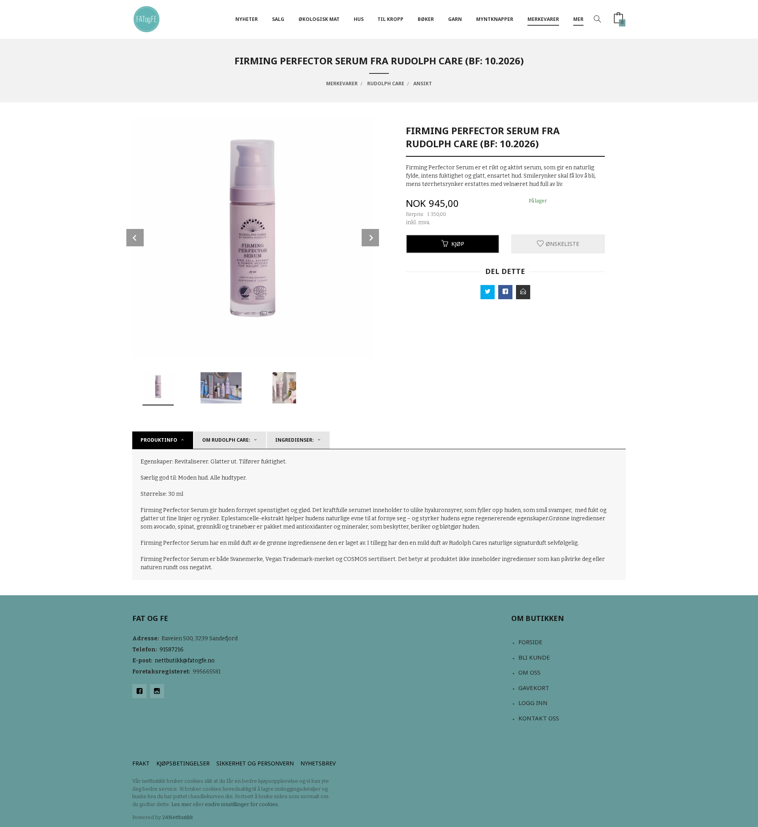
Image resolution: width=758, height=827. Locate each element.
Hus (359, 19)
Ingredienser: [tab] (294, 440)
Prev (135, 237)
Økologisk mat (319, 19)
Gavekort (533, 688)
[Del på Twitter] (487, 292)
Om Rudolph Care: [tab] (226, 440)
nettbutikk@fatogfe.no (185, 660)
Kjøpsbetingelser (183, 763)
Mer (578, 19)
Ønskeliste (561, 244)
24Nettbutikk (177, 817)
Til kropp (390, 19)
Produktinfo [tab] (159, 440)
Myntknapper (494, 19)
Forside (530, 642)
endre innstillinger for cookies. (242, 804)
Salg (278, 19)
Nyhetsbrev (318, 763)
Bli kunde (534, 657)
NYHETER (246, 19)
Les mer (181, 804)
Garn (455, 19)
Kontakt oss (538, 718)
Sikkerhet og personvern (255, 763)
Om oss (529, 672)
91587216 (171, 649)
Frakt (141, 763)
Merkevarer (543, 19)
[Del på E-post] (523, 292)
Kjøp (457, 244)
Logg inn (533, 703)
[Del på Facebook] (505, 292)
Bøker (426, 19)
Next (370, 237)
